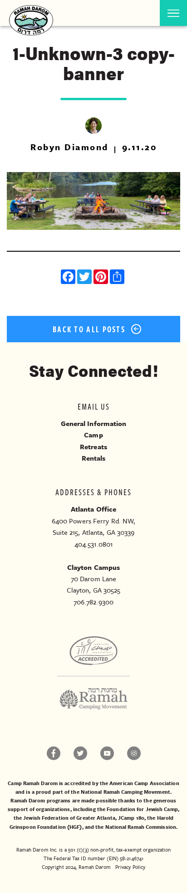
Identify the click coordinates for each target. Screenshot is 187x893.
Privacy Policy (130, 867)
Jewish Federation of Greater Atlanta (69, 818)
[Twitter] (85, 277)
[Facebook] (69, 277)
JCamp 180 (131, 818)
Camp (93, 435)
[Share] (118, 277)
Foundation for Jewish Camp (142, 809)
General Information (94, 423)
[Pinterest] (102, 277)
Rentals (94, 458)
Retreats (93, 446)
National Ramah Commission (141, 827)
